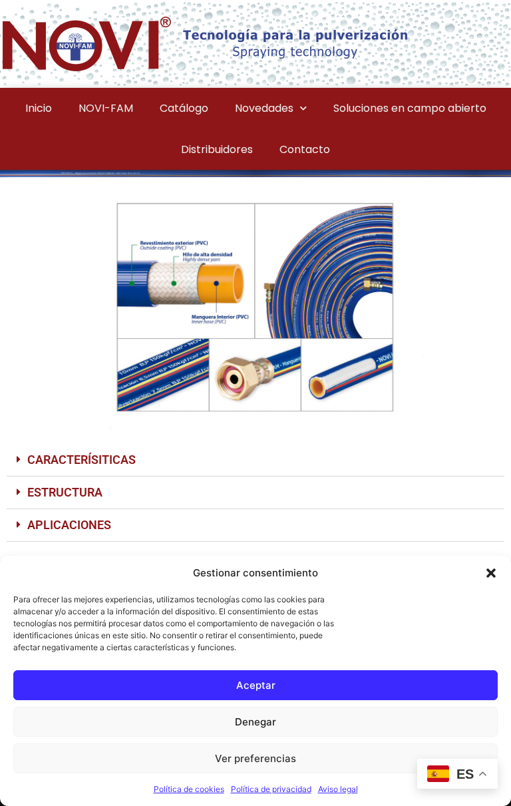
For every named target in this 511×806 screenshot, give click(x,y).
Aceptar (255, 685)
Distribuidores (217, 149)
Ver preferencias (255, 758)
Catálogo (184, 108)
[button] (491, 573)
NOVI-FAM (106, 108)
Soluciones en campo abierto (409, 108)
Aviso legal (338, 789)
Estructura (64, 492)
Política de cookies (189, 789)
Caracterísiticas (81, 460)
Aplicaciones (69, 525)
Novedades (264, 108)
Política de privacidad (271, 789)
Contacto (304, 149)
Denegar (255, 721)
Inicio (38, 108)
